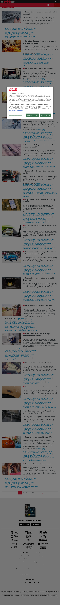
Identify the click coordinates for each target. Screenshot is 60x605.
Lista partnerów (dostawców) (16, 110)
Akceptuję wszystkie (45, 115)
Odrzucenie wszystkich (32, 115)
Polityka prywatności (27, 101)
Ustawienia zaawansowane (15, 115)
